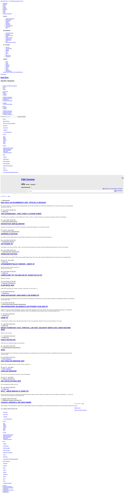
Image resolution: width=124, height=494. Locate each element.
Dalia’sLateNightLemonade (9, 123)
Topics (4, 134)
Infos (4, 154)
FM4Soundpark (6, 161)
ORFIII (7, 50)
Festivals (120, 188)
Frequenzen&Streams (7, 165)
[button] (10, 85)
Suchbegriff (3, 116)
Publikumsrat (8, 40)
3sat (6, 51)
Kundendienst (8, 19)
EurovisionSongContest (8, 147)
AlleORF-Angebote (7, 483)
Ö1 (6, 54)
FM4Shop (5, 170)
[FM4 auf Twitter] (7, 113)
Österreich (5, 9)
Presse (7, 36)
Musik (4, 137)
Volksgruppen (8, 70)
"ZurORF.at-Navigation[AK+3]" (16, 1)
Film (4, 136)
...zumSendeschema (7, 132)
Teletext (7, 49)
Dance (4, 92)
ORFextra (8, 23)
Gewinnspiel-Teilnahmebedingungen (10, 172)
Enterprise (8, 34)
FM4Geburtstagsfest (7, 149)
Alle (103, 188)
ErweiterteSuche (119, 190)
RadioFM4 (8, 56)
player (4, 87)
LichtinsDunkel (9, 25)
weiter (9, 196)
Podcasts (5, 93)
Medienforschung (9, 35)
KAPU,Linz (5, 211)
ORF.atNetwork (6, 461)
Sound (4, 6)
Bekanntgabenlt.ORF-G (11, 42)
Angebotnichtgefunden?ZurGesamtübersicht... (13, 72)
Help (7, 68)
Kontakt (4, 156)
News (4, 12)
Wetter (4, 10)
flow (4, 88)
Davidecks (5, 125)
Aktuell (4, 145)
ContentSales (8, 38)
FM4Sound (5, 91)
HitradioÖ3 (8, 55)
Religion (7, 69)
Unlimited (5, 130)
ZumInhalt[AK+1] (5, 1)
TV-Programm (9, 48)
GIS (6, 28)
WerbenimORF (9, 37)
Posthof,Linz (5, 293)
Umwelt (4, 140)
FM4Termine (28, 179)
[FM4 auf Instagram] (7, 97)
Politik (4, 138)
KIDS (4, 5)
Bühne (115, 188)
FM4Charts (5, 151)
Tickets (7, 22)
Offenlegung (5, 488)
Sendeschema (6, 159)
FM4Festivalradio (7, 150)
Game (4, 141)
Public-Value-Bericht (10, 18)
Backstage (8, 21)
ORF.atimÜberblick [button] (7, 13)
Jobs (6, 41)
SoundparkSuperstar (7, 152)
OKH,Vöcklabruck (6, 358)
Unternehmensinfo (9, 33)
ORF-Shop (8, 24)
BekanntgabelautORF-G (8, 490)
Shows (4, 119)
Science (7, 67)
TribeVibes (5, 127)
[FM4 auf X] (6, 99)
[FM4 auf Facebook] (7, 98)
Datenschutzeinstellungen (8, 487)
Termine (4, 95)
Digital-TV (8, 26)
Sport (4, 11)
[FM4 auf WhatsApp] (7, 100)
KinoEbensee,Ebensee (8, 241)
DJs (109, 188)
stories (4, 89)
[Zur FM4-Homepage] (3, 74)
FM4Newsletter (6, 163)
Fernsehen (5, 3)
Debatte (4, 7)
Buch (4, 142)
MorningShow (6, 121)
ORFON (5, 4)
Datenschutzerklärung (7, 486)
